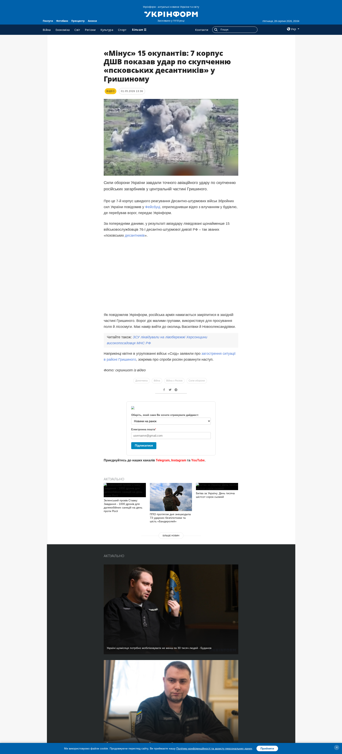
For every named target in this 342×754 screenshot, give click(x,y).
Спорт (122, 30)
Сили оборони (197, 380)
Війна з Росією (174, 380)
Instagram (178, 460)
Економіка (63, 30)
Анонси (92, 21)
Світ (77, 30)
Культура (107, 30)
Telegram (163, 460)
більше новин (171, 535)
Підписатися (144, 445)
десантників (135, 235)
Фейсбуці (152, 207)
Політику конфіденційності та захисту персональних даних (214, 748)
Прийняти (267, 748)
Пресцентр (78, 21)
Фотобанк (62, 21)
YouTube (198, 460)
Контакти (201, 30)
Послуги (48, 21)
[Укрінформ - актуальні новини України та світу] (171, 14)
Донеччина (141, 380)
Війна (47, 30)
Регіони (90, 30)
